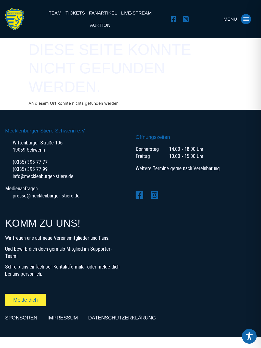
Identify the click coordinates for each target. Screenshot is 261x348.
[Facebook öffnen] (175, 19)
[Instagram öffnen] (187, 19)
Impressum (62, 317)
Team (55, 13)
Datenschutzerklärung (122, 317)
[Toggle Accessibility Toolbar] (249, 336)
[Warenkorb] (209, 19)
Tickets (75, 13)
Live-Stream (136, 13)
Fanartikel (103, 13)
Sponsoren (21, 317)
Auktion (100, 25)
